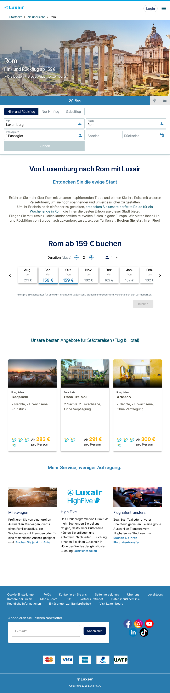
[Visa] (67, 663)
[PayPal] (102, 663)
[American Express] (85, 663)
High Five (69, 512)
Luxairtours (155, 594)
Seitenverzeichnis (107, 594)
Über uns (133, 594)
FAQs (47, 594)
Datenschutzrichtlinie (125, 599)
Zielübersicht (36, 17)
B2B (68, 599)
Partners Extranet (91, 599)
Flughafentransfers (129, 512)
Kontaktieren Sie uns (73, 594)
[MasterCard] (49, 663)
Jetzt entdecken (85, 550)
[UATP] (121, 663)
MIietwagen (18, 512)
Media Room (48, 599)
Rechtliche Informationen (24, 603)
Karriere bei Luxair (19, 599)
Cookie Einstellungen (21, 594)
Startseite (15, 17)
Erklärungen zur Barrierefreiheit (70, 603)
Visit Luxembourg (111, 603)
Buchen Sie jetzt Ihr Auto (33, 542)
